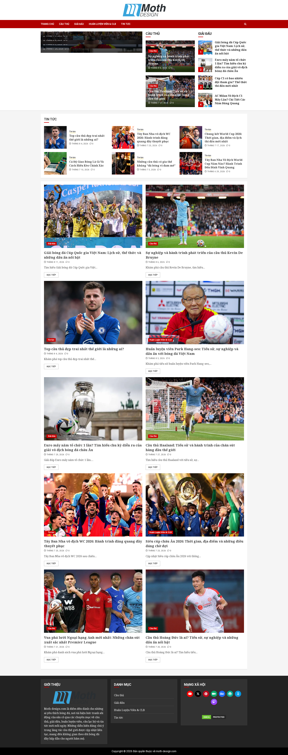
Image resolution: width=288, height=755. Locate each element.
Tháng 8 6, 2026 (54, 36)
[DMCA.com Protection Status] (214, 717)
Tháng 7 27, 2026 (159, 103)
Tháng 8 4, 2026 (54, 40)
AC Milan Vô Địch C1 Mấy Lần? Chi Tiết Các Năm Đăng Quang (230, 99)
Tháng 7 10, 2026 (81, 170)
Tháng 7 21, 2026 (55, 647)
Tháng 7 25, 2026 (148, 145)
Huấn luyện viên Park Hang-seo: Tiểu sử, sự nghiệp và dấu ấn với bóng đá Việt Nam (192, 351)
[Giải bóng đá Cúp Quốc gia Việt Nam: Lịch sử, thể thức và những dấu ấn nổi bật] (205, 47)
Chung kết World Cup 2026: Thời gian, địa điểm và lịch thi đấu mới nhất (223, 137)
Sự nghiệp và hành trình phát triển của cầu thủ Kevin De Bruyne (168, 60)
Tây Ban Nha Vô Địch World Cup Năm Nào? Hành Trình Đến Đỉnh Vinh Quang (223, 163)
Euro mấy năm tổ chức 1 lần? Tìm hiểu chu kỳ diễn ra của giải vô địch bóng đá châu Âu (231, 65)
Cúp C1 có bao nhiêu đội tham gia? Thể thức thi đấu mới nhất (231, 82)
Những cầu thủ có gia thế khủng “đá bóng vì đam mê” (156, 163)
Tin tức (125, 24)
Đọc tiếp (51, 275)
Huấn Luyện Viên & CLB (102, 24)
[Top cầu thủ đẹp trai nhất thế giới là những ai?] (55, 137)
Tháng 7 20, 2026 (157, 647)
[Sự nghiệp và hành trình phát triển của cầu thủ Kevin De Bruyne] (195, 216)
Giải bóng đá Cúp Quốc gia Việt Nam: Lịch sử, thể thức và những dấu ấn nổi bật (230, 47)
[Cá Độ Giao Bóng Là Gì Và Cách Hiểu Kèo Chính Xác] (55, 163)
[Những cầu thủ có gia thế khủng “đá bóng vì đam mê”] (123, 163)
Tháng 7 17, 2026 (216, 145)
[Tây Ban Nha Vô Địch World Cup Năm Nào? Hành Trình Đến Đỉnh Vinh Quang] (191, 163)
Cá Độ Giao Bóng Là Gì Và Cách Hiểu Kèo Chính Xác (86, 163)
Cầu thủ (64, 24)
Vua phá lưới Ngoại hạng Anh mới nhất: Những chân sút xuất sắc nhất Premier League (92, 639)
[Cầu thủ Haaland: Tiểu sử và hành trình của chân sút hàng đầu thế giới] (195, 408)
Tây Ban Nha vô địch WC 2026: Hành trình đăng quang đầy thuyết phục (153, 137)
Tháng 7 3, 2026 (148, 170)
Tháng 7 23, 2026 (157, 551)
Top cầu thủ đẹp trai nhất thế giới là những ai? (86, 137)
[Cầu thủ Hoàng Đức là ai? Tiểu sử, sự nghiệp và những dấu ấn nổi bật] (195, 601)
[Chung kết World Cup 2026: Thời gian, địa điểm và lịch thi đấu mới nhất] (191, 137)
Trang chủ (47, 24)
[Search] (245, 24)
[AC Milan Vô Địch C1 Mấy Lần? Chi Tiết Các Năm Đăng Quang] (205, 100)
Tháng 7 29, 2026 (55, 48)
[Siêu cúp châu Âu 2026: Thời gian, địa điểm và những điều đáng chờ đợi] (195, 505)
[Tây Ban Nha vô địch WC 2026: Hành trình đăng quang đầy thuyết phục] (123, 137)
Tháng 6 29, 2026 (216, 171)
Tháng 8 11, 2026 (55, 31)
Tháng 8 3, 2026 (54, 44)
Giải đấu (79, 24)
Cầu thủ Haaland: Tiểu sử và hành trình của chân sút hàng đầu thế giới (168, 95)
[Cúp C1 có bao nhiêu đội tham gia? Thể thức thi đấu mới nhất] (205, 82)
